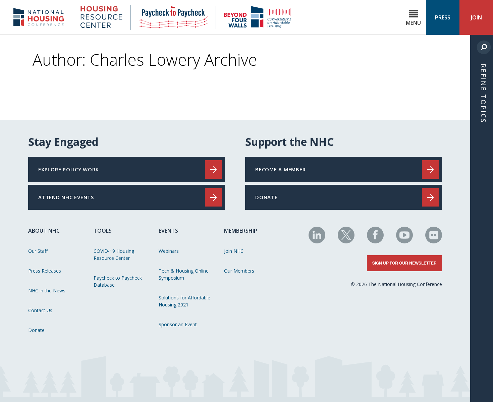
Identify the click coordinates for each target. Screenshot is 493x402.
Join (476, 17)
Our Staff (38, 251)
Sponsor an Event (178, 324)
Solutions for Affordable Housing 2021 (184, 301)
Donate (36, 330)
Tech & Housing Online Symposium (184, 274)
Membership (240, 230)
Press (442, 17)
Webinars (169, 251)
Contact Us (40, 310)
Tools (103, 230)
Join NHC (233, 251)
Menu (413, 22)
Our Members (239, 271)
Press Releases (44, 271)
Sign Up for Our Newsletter (404, 263)
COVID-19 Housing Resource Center (114, 254)
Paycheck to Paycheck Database (118, 281)
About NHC (44, 230)
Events (168, 230)
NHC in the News (46, 290)
